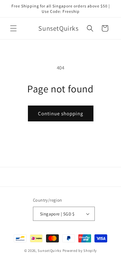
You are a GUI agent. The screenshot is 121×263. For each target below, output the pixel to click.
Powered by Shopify (80, 250)
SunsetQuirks (49, 250)
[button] (13, 28)
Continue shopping (60, 113)
